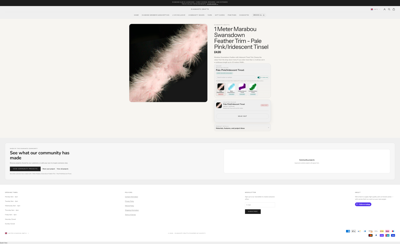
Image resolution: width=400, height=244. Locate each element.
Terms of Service (130, 215)
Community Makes (196, 15)
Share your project (48, 169)
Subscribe (253, 211)
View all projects (62, 169)
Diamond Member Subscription (155, 15)
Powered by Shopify (197, 233)
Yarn (210, 15)
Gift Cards (220, 15)
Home (136, 15)
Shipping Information (132, 210)
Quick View (3, 243)
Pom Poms (232, 15)
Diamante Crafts (222, 25)
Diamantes (244, 15)
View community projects (25, 169)
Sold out (242, 116)
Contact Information (131, 197)
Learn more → (212, 4)
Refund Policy (129, 206)
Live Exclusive (178, 15)
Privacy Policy (129, 201)
